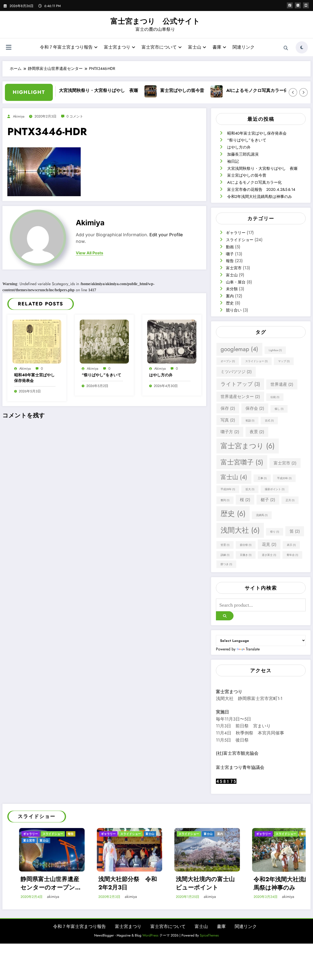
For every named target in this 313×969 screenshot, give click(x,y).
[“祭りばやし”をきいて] (104, 341)
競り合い (234, 310)
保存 (228, 408)
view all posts (89, 253)
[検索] (286, 48)
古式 (269, 420)
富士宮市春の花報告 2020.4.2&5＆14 (261, 189)
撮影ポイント (274, 489)
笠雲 (225, 545)
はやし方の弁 (161, 375)
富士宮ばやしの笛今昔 (163, 90)
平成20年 (284, 478)
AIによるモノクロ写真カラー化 (237, 90)
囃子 (230, 254)
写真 (228, 420)
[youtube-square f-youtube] (306, 5)
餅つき (226, 564)
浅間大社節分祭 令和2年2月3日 (56, 883)
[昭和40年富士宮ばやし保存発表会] (36, 341)
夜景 (257, 432)
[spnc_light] (302, 47)
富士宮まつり (117, 47)
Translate (253, 649)
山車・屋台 (236, 282)
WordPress (150, 935)
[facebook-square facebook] (290, 5)
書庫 (216, 47)
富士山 (194, 47)
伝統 (274, 397)
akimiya (18, 116)
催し (279, 409)
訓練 (225, 555)
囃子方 (230, 432)
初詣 (250, 420)
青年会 (292, 555)
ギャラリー (236, 233)
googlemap (239, 349)
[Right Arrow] (303, 92)
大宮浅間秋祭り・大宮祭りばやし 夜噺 (79, 90)
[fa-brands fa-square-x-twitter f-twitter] (298, 5)
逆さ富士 (269, 555)
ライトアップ (240, 384)
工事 (262, 478)
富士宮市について (159, 47)
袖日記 (233, 161)
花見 (269, 544)
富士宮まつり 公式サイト (155, 21)
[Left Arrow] (293, 92)
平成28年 (228, 489)
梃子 (268, 500)
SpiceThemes (209, 935)
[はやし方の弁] (171, 341)
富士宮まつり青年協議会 (240, 767)
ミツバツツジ (236, 372)
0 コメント (75, 116)
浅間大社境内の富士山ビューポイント (134, 883)
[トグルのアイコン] (8, 48)
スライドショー (239, 240)
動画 (230, 247)
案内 (230, 296)
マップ (284, 361)
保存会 (255, 408)
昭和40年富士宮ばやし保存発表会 (34, 377)
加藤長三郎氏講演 (242, 154)
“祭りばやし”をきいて (101, 375)
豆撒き (245, 555)
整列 (225, 500)
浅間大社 (240, 530)
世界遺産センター (240, 396)
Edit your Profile (166, 234)
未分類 (232, 289)
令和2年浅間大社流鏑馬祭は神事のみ (259, 196)
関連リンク (244, 47)
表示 (291, 545)
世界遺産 (281, 384)
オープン (228, 361)
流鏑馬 (262, 515)
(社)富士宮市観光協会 (237, 753)
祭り (274, 532)
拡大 (250, 489)
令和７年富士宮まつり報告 (66, 47)
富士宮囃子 (242, 462)
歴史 (230, 303)
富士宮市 (234, 268)
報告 (230, 261)
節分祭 (245, 545)
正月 (290, 500)
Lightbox (275, 350)
